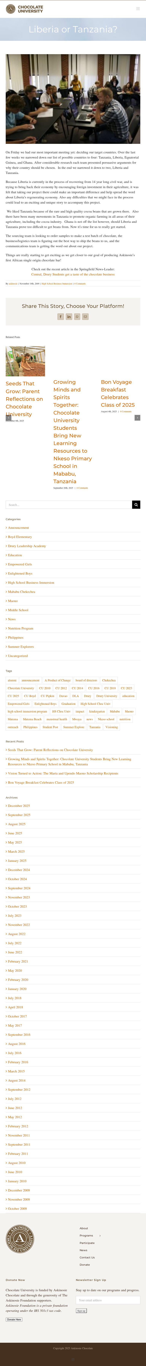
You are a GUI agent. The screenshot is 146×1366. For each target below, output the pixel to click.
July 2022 (14, 943)
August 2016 (16, 1043)
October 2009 (17, 1208)
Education (15, 555)
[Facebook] (60, 316)
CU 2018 (110, 688)
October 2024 (17, 879)
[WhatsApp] (77, 316)
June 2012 (15, 1107)
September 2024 (19, 888)
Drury (87, 696)
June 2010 (15, 1172)
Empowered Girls (20, 564)
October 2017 (17, 1016)
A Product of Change (58, 680)
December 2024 (19, 869)
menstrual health (57, 719)
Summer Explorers (21, 646)
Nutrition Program (20, 628)
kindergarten (97, 711)
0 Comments (80, 283)
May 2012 (15, 1117)
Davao (63, 696)
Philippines (15, 637)
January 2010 (17, 1181)
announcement (31, 680)
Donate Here (14, 1319)
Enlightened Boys (20, 573)
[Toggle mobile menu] (138, 9)
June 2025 (15, 833)
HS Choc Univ (61, 711)
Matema (13, 719)
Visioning (112, 727)
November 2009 (19, 1199)
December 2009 (19, 1190)
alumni (12, 680)
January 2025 (17, 860)
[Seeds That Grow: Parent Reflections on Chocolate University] (25, 348)
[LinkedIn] (69, 316)
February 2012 (18, 1126)
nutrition (125, 719)
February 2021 (18, 961)
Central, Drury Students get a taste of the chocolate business (73, 274)
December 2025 (19, 805)
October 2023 (17, 906)
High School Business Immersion (57, 283)
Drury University (106, 696)
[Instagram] (73, 1359)
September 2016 (19, 1034)
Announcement (18, 527)
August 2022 (16, 933)
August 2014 (16, 1080)
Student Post (50, 727)
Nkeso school (106, 719)
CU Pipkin (47, 696)
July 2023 (14, 915)
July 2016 (14, 1052)
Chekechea (109, 680)
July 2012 (14, 1098)
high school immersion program (27, 711)
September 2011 (19, 1144)
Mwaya (76, 719)
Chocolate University (21, 688)
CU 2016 (93, 688)
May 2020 (15, 970)
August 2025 (16, 824)
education (128, 696)
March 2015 (16, 1071)
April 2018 (15, 1007)
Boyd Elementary (20, 536)
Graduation (68, 704)
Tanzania (94, 727)
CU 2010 (44, 688)
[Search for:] (69, 504)
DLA (75, 696)
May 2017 (15, 1025)
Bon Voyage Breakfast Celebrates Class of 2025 (41, 782)
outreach (13, 727)
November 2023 (19, 897)
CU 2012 (61, 688)
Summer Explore (73, 727)
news (89, 719)
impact (80, 711)
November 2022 (19, 924)
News (12, 619)
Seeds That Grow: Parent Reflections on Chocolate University (24, 398)
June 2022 (15, 952)
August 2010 (16, 1162)
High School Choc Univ (95, 704)
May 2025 (15, 842)
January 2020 (17, 988)
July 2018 (14, 998)
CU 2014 (77, 688)
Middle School (18, 610)
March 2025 (16, 851)
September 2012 (19, 1089)
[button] (8, 418)
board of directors (86, 680)
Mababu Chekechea (21, 591)
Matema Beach (32, 719)
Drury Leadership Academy (27, 545)
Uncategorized (18, 655)
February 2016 (18, 1062)
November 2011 (19, 1135)
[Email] (85, 316)
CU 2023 (126, 688)
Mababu (115, 711)
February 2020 (18, 979)
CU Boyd (30, 696)
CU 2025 (13, 696)
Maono (13, 600)
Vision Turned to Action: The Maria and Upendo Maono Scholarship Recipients (63, 773)
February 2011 (18, 1153)
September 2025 (19, 814)
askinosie (13, 283)
